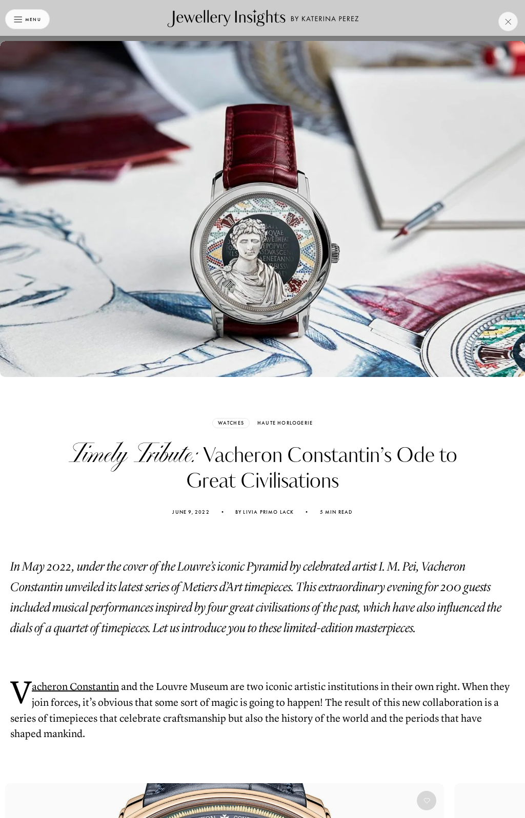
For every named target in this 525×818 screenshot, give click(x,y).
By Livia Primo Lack (264, 512)
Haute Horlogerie (285, 423)
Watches (231, 423)
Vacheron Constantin (75, 686)
